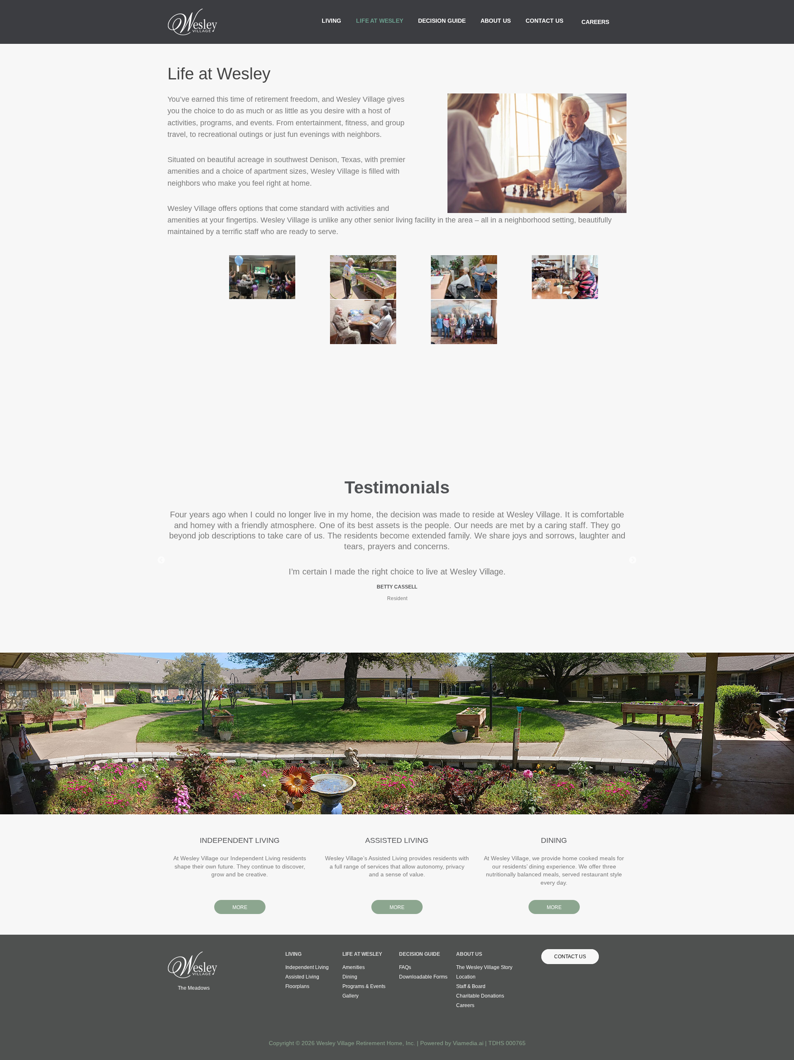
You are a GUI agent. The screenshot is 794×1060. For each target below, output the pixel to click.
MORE (239, 907)
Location (466, 977)
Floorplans (297, 986)
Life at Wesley (379, 20)
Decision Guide (442, 20)
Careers (595, 22)
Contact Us (544, 20)
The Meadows (194, 988)
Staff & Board (470, 986)
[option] (397, 552)
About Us (496, 20)
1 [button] (389, 626)
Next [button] (633, 560)
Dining (349, 977)
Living (331, 20)
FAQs (405, 967)
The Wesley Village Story (484, 967)
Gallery (350, 996)
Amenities (353, 967)
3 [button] (405, 626)
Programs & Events (363, 986)
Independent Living (307, 967)
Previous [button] (161, 560)
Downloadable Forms (423, 977)
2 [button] (397, 626)
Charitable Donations (480, 996)
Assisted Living (302, 977)
